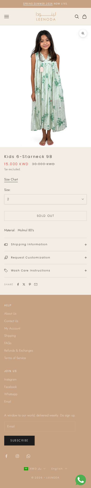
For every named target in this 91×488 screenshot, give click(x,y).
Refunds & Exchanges (18, 350)
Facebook (10, 386)
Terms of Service (15, 358)
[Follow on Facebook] (6, 456)
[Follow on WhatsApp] (28, 456)
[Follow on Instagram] (17, 456)
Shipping (10, 335)
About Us (10, 313)
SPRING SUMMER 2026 (38, 3)
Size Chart (11, 179)
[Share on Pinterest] (30, 284)
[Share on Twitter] (24, 284)
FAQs (7, 343)
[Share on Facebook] (18, 284)
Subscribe (19, 440)
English (57, 468)
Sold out (45, 216)
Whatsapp (10, 394)
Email (7, 401)
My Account (12, 328)
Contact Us (11, 321)
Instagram (10, 379)
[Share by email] (35, 284)
